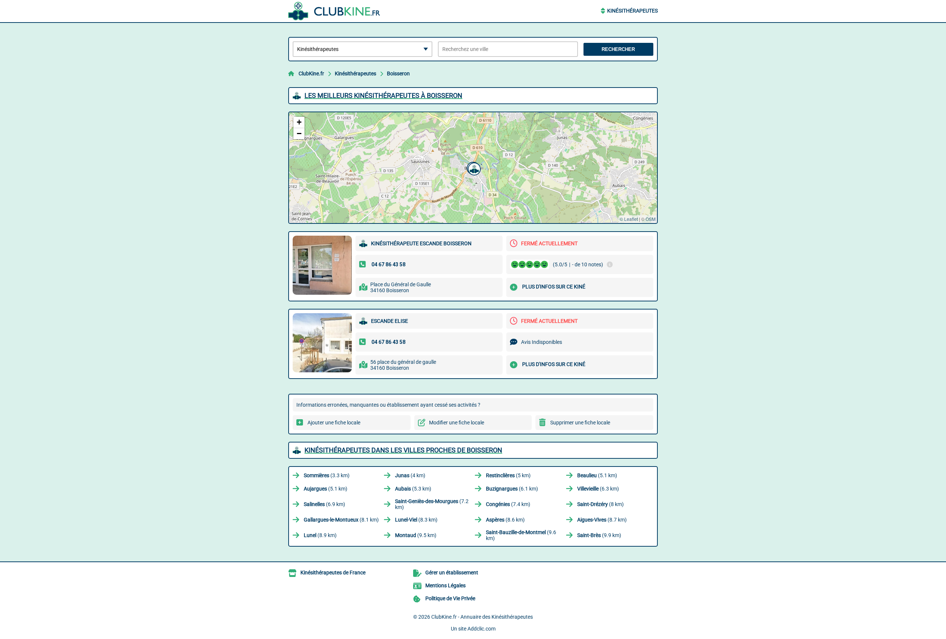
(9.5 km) (415, 535)
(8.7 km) (602, 520)
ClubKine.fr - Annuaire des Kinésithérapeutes (482, 617)
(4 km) (410, 475)
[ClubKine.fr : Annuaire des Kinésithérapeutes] (334, 11)
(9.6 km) (521, 535)
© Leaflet (629, 219)
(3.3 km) (327, 475)
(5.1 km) (597, 475)
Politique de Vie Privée (450, 598)
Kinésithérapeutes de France (332, 572)
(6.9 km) (324, 504)
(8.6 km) (505, 520)
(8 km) (600, 504)
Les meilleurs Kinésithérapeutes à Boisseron (383, 95)
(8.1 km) (341, 520)
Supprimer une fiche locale (580, 423)
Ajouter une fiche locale (333, 423)
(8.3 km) (416, 520)
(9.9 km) (599, 535)
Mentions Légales (445, 585)
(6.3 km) (598, 489)
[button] (473, 168)
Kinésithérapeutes (632, 11)
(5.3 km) (413, 489)
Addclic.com (481, 629)
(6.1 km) (512, 489)
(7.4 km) (508, 504)
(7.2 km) (432, 504)
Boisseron (398, 73)
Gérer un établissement (451, 572)
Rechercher (618, 49)
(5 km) (508, 475)
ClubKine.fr (311, 73)
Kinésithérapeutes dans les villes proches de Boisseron (403, 450)
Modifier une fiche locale (456, 423)
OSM (651, 219)
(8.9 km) (320, 535)
